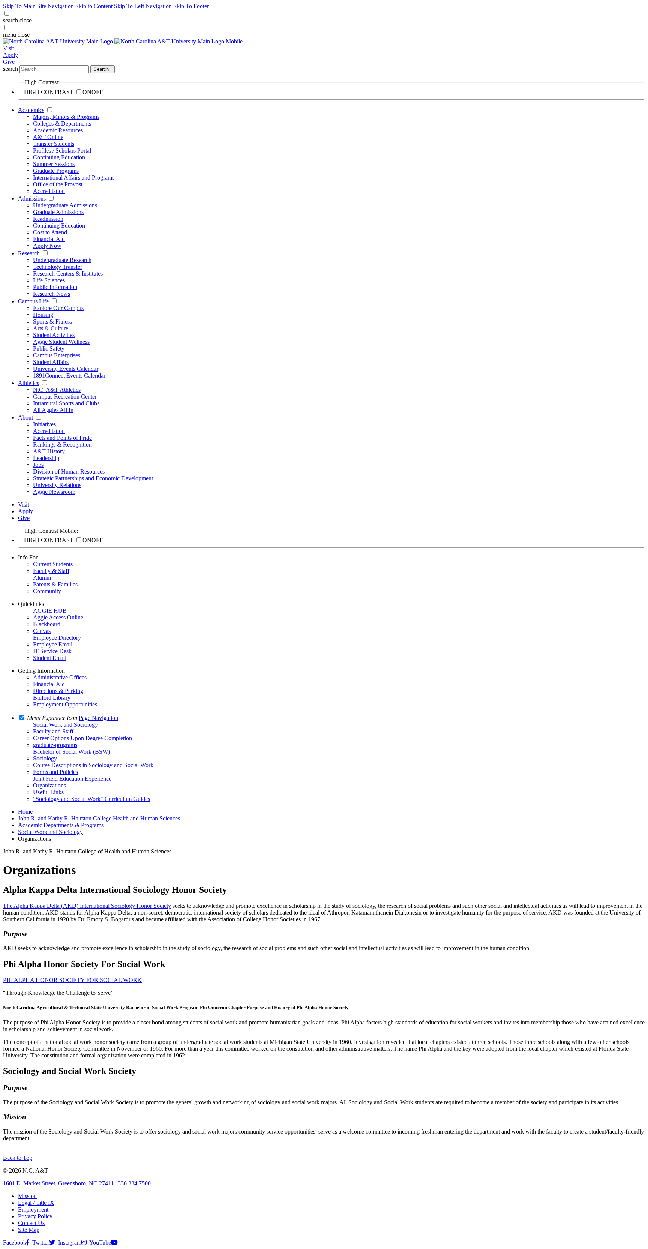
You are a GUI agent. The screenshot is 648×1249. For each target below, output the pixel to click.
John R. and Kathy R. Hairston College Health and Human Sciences (99, 818)
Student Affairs (51, 362)
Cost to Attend (50, 232)
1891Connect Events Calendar (69, 375)
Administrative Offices (60, 677)
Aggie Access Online (58, 617)
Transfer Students (53, 144)
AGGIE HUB (50, 610)
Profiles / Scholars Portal (62, 150)
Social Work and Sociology (50, 832)
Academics (31, 110)
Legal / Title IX (36, 1203)
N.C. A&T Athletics (57, 390)
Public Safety (48, 348)
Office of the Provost (57, 184)
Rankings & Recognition (62, 444)
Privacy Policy (35, 1216)
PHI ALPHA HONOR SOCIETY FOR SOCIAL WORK (72, 980)
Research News (51, 294)
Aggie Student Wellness (61, 342)
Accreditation (49, 191)
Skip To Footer (191, 6)
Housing (43, 315)
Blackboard (46, 624)
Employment (33, 1209)
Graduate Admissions (58, 212)
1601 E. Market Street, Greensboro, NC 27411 (58, 1183)
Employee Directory (57, 637)
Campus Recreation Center (65, 396)
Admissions (32, 198)
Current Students (53, 564)
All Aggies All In (53, 410)
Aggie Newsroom (54, 492)
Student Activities (54, 335)
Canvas (42, 631)
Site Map (28, 1230)
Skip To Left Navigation (143, 6)
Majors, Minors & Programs (66, 117)
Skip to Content (93, 6)
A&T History (49, 451)
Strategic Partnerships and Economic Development (93, 478)
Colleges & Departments (62, 123)
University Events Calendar (65, 369)
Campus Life (33, 301)
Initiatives (44, 424)
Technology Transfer (57, 267)
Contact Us (31, 1223)
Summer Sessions (54, 164)
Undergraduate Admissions (65, 205)
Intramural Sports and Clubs (66, 403)
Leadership (46, 458)
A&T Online (48, 137)
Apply (10, 55)
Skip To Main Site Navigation (38, 6)
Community (47, 591)
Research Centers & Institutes (68, 273)
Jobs (38, 465)
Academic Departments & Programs (61, 825)
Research (29, 253)
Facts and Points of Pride (62, 438)
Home (25, 811)
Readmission (48, 219)
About (25, 417)
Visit (8, 48)
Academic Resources (58, 130)
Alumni (42, 577)
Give (9, 61)
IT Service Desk (52, 651)
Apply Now (47, 246)
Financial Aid (49, 239)
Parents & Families (55, 584)
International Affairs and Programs (73, 177)
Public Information (55, 287)
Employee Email (52, 644)
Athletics (28, 383)
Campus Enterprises (56, 355)
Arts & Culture (50, 328)
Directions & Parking (58, 691)
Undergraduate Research (62, 260)
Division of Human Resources (69, 471)
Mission (27, 1196)
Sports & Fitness (52, 321)
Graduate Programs (56, 171)
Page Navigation (98, 718)
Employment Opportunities (65, 704)
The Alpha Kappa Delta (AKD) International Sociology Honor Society (87, 906)
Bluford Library (51, 697)
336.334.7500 (134, 1183)
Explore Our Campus (58, 308)
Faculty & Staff (51, 571)
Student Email (49, 658)
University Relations (57, 485)
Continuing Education (59, 157)
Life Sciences (49, 280)
